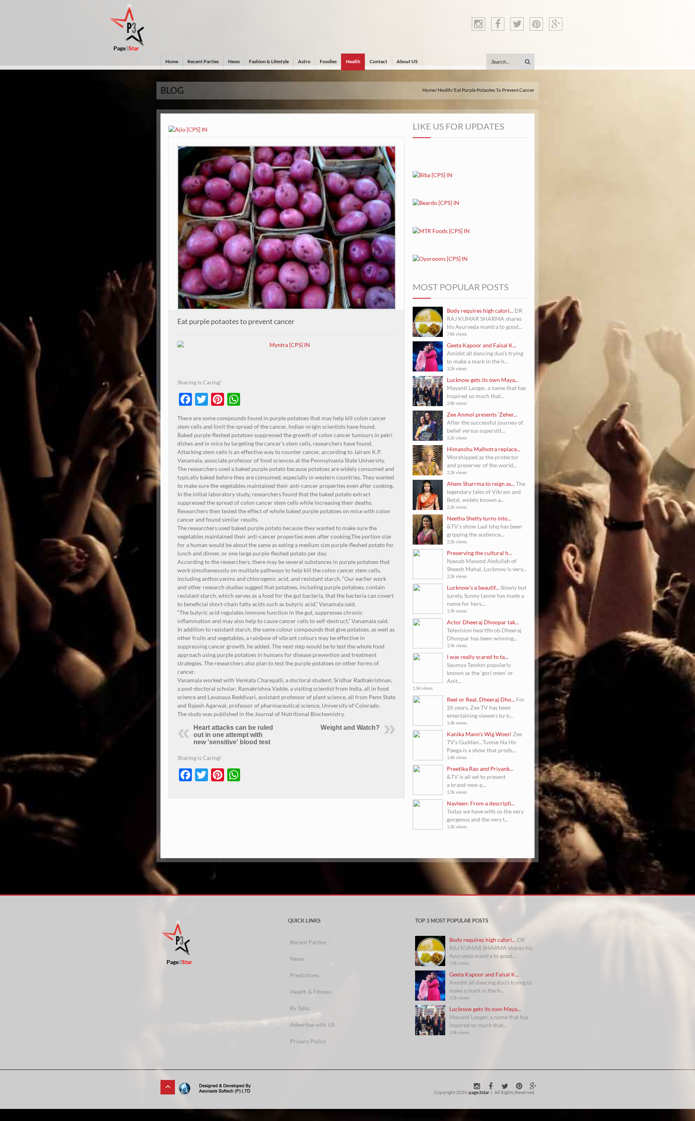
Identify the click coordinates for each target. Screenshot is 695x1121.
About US (407, 61)
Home (171, 61)
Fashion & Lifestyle (269, 61)
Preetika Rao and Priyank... (480, 768)
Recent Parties (203, 61)
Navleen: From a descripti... (481, 803)
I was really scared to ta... (477, 656)
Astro (304, 61)
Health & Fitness (310, 991)
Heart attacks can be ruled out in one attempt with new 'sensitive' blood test (233, 734)
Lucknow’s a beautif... (473, 587)
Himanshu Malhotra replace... (483, 449)
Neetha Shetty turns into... (479, 518)
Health (353, 61)
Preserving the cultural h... (479, 552)
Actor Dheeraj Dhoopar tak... (483, 622)
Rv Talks (300, 1008)
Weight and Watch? (350, 727)
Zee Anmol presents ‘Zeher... (482, 414)
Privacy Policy (308, 1041)
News (234, 61)
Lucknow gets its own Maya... (482, 379)
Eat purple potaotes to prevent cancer (235, 321)
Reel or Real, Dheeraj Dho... (481, 699)
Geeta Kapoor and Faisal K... (481, 345)
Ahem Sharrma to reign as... (481, 483)
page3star (479, 1092)
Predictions (304, 975)
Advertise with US (312, 1024)
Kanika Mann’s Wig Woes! (479, 734)
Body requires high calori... (480, 310)
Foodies (328, 61)
